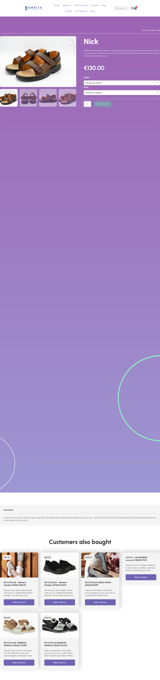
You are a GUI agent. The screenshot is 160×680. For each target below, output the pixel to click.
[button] (72, 40)
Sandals (151, 30)
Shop (92, 11)
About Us (67, 5)
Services (95, 5)
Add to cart (102, 104)
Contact (68, 11)
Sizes (86, 87)
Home (57, 5)
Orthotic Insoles (81, 5)
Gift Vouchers (81, 11)
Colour (87, 77)
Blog (104, 5)
